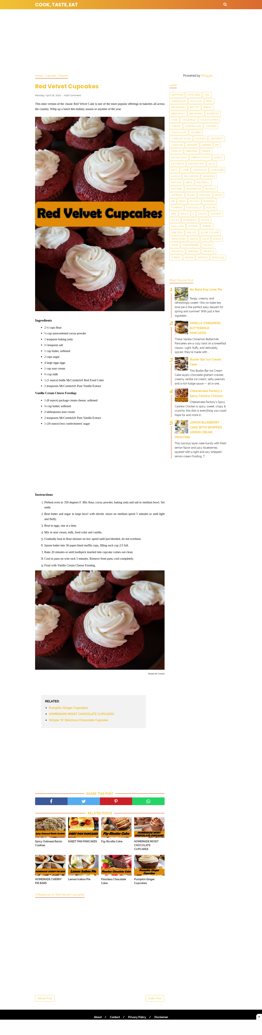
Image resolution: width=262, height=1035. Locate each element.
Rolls (184, 213)
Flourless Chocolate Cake (113, 881)
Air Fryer (177, 94)
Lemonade (200, 169)
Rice (173, 213)
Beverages (178, 107)
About (98, 1017)
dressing (192, 151)
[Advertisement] (131, 40)
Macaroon (191, 176)
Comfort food (181, 138)
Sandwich (190, 220)
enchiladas (179, 157)
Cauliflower (209, 119)
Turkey (176, 257)
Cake (174, 119)
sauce (205, 220)
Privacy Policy (137, 1017)
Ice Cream (177, 163)
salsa (175, 220)
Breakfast (178, 113)
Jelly (211, 163)
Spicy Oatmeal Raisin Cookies (48, 843)
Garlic (218, 157)
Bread (207, 107)
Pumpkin (176, 207)
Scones (193, 226)
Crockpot (216, 138)
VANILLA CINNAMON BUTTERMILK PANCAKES (205, 328)
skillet (192, 232)
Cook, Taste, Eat (56, 4)
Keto (174, 169)
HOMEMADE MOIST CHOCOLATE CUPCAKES (81, 714)
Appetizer (193, 94)
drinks (206, 151)
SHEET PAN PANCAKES (82, 841)
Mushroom (193, 188)
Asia (207, 94)
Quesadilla (194, 207)
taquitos (177, 251)
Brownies (196, 113)
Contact (115, 1017)
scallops (177, 226)
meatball (203, 182)
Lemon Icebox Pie (79, 879)
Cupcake (177, 144)
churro (195, 132)
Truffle (208, 251)
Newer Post (45, 998)
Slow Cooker (210, 232)
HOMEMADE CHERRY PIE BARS (48, 881)
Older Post (154, 998)
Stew (174, 245)
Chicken (210, 126)
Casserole (189, 119)
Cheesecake (193, 126)
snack (194, 238)
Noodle (210, 188)
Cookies (200, 138)
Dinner (206, 144)
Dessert (192, 144)
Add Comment (72, 95)
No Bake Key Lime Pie (206, 289)
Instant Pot (196, 163)
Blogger (207, 75)
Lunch (175, 176)
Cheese (176, 126)
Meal (189, 182)
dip (217, 144)
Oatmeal (177, 195)
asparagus (178, 101)
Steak (217, 238)
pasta (218, 195)
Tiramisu (193, 251)
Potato (194, 201)
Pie (173, 201)
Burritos (213, 113)
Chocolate (178, 132)
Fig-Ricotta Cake (111, 841)
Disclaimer (161, 1017)
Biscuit (194, 107)
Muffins (176, 188)
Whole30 (218, 257)
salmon (215, 213)
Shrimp (206, 226)
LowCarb (217, 169)
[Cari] (225, 4)
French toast (200, 157)
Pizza (182, 201)
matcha (176, 182)
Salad (202, 213)
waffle (202, 257)
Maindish (209, 176)
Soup (205, 238)
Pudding (209, 201)
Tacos (207, 245)
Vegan (189, 257)
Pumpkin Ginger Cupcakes (68, 708)
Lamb (185, 169)
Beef (209, 101)
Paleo (191, 195)
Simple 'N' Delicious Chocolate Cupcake (78, 720)
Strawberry (190, 245)
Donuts (176, 151)
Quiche (211, 207)
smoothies (178, 238)
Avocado (196, 101)
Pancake (205, 195)
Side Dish (177, 232)
